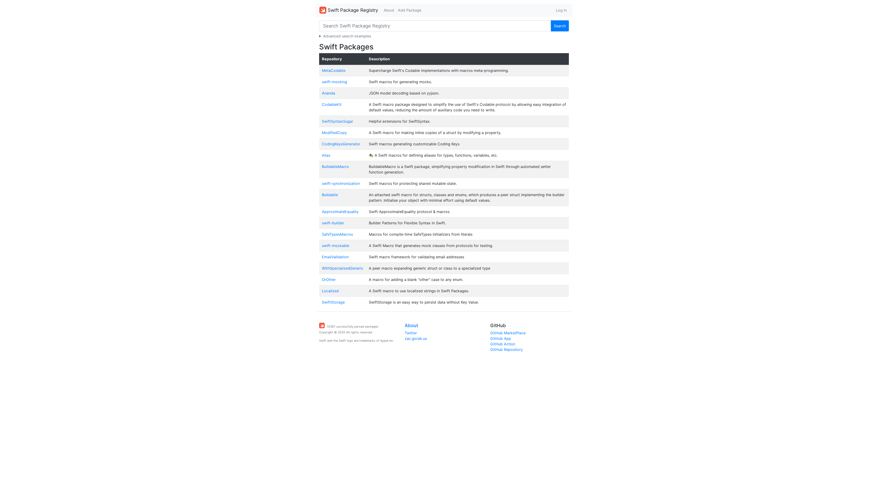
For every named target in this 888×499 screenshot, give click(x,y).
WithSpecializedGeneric (342, 268)
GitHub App (500, 338)
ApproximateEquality (340, 211)
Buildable (330, 194)
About (389, 10)
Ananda (328, 93)
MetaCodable (333, 70)
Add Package (409, 10)
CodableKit (332, 104)
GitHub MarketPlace (508, 333)
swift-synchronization (341, 183)
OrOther (329, 279)
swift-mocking (334, 81)
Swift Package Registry (352, 10)
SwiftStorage (333, 302)
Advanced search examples (347, 36)
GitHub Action (502, 344)
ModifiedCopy (334, 132)
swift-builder (333, 223)
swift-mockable (335, 245)
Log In (561, 10)
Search (560, 26)
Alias (326, 155)
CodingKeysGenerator (341, 144)
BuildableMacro (335, 166)
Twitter (411, 333)
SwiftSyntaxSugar (337, 121)
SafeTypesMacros (337, 234)
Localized (330, 291)
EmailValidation (335, 257)
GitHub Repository (506, 349)
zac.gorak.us (416, 338)
